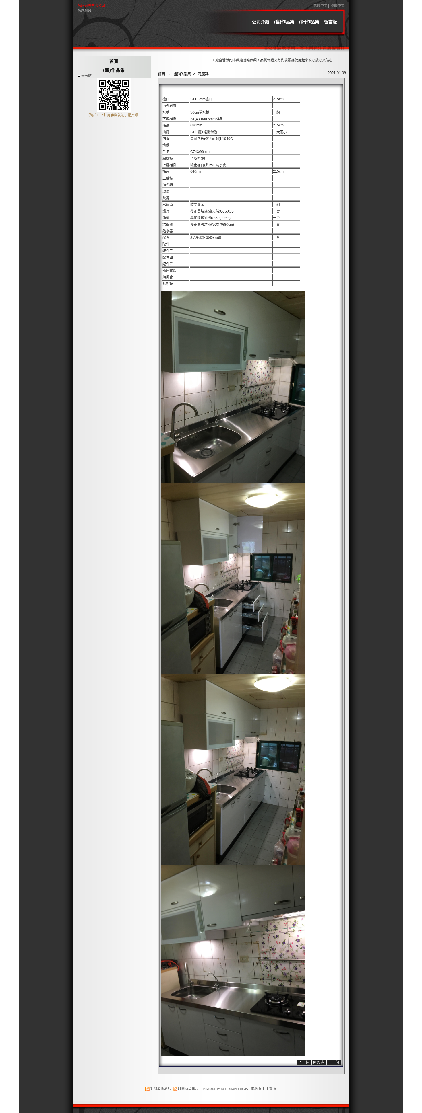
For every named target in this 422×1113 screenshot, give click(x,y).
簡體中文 (337, 6)
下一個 (333, 1062)
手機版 (271, 1088)
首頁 (161, 74)
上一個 (303, 1062)
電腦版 (256, 1088)
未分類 (86, 76)
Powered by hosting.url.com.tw (226, 1088)
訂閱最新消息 (160, 1088)
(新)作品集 (309, 21)
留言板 (330, 21)
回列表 (318, 1062)
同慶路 (203, 74)
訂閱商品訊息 (188, 1088)
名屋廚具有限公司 (91, 6)
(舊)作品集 (284, 21)
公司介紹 (260, 21)
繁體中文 (320, 6)
